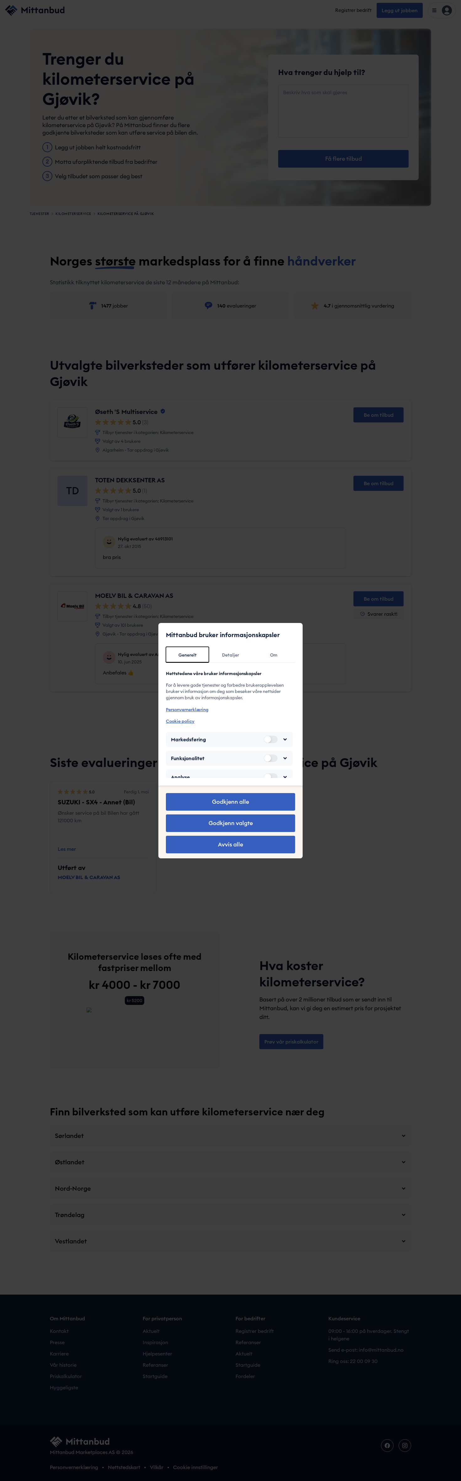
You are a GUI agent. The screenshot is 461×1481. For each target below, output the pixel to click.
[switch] (271, 739)
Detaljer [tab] (230, 655)
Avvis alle (230, 844)
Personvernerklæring (187, 709)
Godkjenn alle (230, 801)
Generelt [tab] (187, 655)
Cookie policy (180, 721)
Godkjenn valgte (231, 823)
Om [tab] (273, 655)
